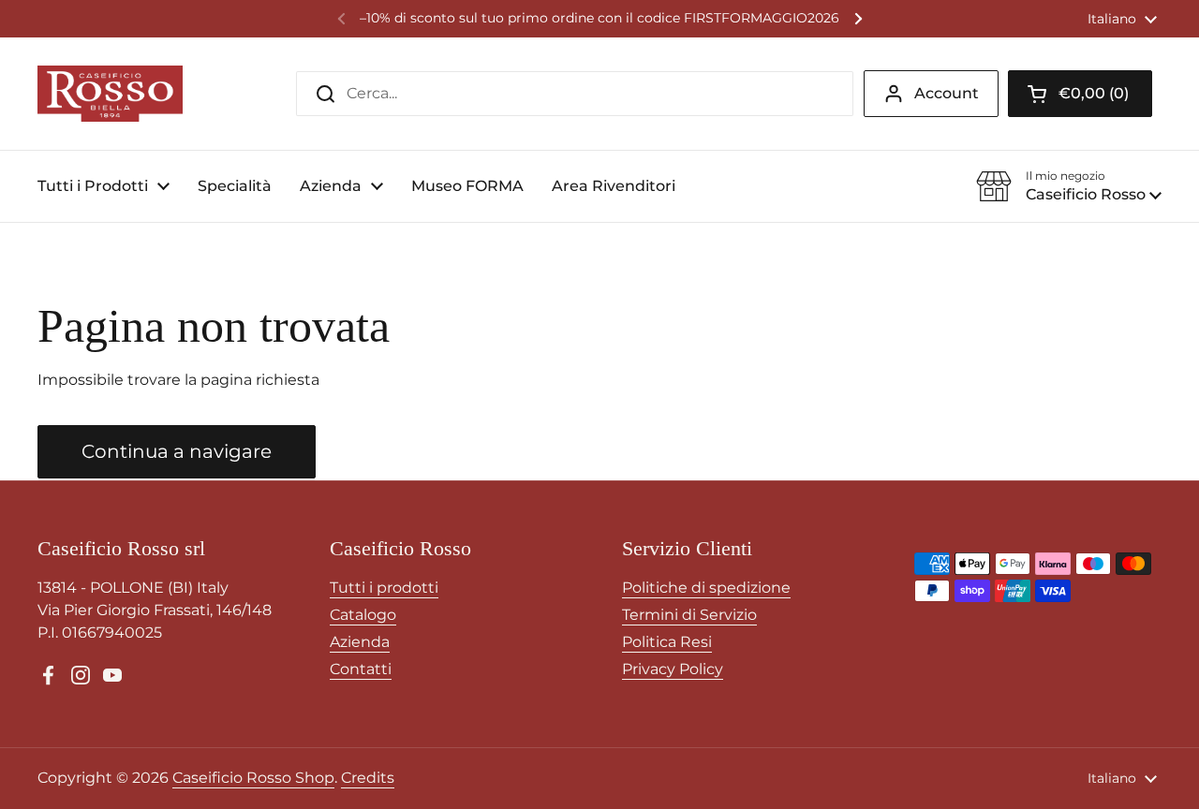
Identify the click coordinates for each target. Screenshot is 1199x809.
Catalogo (363, 615)
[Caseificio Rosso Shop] (110, 94)
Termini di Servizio (689, 615)
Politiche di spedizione (706, 587)
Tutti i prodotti (384, 587)
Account (946, 93)
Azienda (360, 642)
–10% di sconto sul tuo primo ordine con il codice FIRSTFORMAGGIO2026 (599, 18)
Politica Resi (667, 642)
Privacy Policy (672, 669)
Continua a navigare (176, 451)
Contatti (361, 669)
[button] (1080, 93)
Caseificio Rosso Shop (253, 778)
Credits (367, 778)
